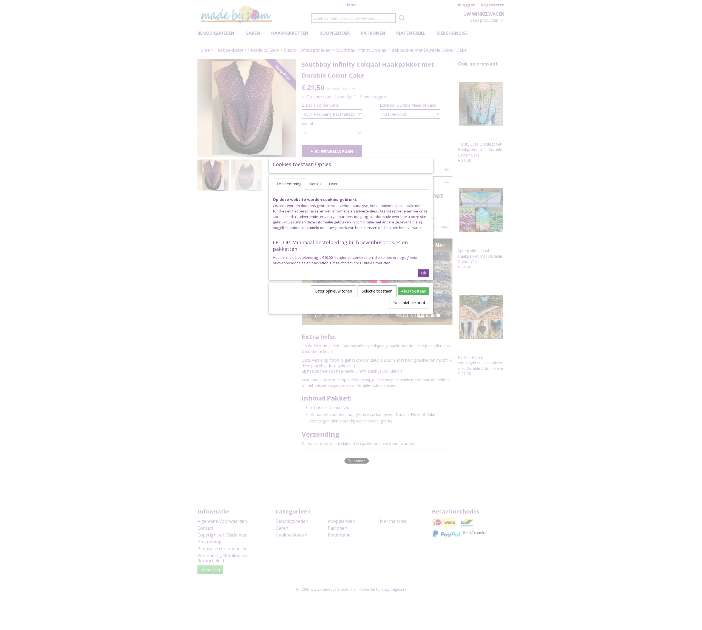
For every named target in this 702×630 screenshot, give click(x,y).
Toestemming (288, 183)
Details (315, 183)
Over (333, 183)
